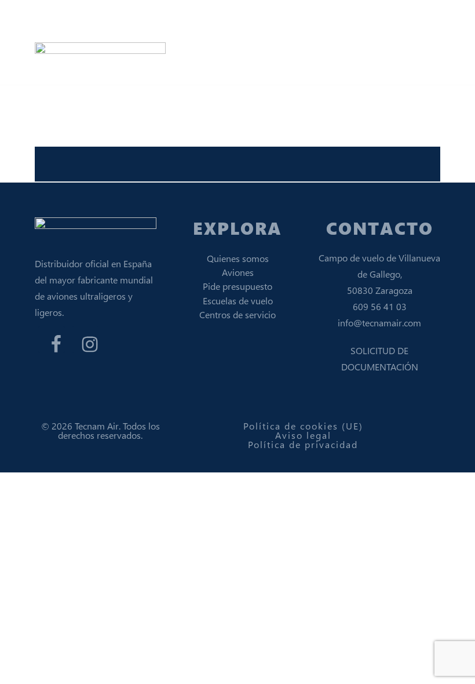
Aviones (238, 272)
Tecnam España (104, 20)
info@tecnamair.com (379, 322)
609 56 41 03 (380, 306)
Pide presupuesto (237, 286)
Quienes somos (238, 258)
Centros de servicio (237, 314)
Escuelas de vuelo (238, 300)
